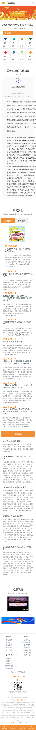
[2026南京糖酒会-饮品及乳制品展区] (22, 52)
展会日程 (9, 645)
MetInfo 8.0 (14, 723)
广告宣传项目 (27, 653)
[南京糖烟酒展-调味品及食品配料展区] (5, 52)
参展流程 (27, 648)
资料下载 (9, 650)
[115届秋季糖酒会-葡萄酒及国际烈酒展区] (14, 52)
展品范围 (9, 648)
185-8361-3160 (18, 676)
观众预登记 (9, 661)
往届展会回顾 (9, 668)
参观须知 (9, 658)
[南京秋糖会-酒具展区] (5, 39)
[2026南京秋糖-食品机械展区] (22, 39)
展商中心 (27, 636)
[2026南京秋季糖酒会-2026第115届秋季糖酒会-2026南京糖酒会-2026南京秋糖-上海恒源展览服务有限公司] (4, 3)
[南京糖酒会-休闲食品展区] (30, 39)
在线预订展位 (27, 650)
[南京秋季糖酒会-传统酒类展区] (30, 52)
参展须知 (27, 640)
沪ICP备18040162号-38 (18, 700)
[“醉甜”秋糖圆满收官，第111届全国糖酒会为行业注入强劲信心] (18, 605)
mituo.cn (31, 723)
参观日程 (9, 663)
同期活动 (27, 655)
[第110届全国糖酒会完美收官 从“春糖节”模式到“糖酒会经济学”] (18, 622)
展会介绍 (9, 636)
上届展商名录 (9, 666)
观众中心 (9, 655)
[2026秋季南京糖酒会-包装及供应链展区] (14, 39)
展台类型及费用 (27, 642)
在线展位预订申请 (17, 14)
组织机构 (9, 642)
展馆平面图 (27, 645)
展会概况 (9, 640)
